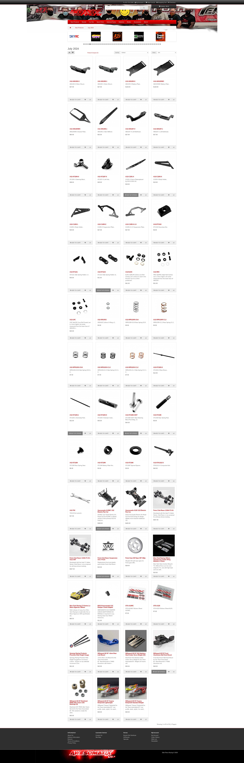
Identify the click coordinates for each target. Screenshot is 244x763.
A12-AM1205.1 (102, 129)
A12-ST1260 (129, 462)
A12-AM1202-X (74, 81)
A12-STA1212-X (158, 462)
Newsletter (154, 741)
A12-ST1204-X (102, 415)
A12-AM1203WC (158, 81)
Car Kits (91, 22)
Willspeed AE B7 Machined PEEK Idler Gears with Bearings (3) (78, 702)
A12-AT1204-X (74, 176)
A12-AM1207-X (130, 129)
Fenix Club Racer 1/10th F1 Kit (163, 510)
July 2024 (91, 27)
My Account (154, 735)
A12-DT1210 (157, 224)
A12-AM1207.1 (158, 129)
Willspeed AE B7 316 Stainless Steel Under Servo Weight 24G (135, 654)
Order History (155, 737)
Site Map (98, 737)
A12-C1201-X (129, 176)
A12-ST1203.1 (74, 415)
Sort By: (117, 52)
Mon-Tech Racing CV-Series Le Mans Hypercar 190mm (80, 606)
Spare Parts (100, 22)
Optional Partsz (111, 22)
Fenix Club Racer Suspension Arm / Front (107, 558)
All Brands (126, 737)
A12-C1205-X (102, 224)
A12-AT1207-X (102, 176)
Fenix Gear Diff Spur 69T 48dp (135, 558)
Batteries (121, 22)
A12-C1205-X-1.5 (130, 224)
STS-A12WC (129, 605)
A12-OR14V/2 (102, 319)
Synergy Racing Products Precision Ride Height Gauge (79, 654)
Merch (146, 22)
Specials (125, 739)
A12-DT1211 (74, 272)
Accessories (137, 22)
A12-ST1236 (157, 415)
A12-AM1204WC (75, 129)
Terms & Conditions (73, 741)
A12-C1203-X (157, 176)
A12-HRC (156, 272)
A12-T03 (72, 510)
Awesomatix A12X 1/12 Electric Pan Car (135, 511)
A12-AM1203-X (130, 81)
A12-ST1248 (102, 462)
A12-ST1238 (74, 462)
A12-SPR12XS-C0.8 (76, 367)
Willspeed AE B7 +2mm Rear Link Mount (107, 654)
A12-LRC (73, 319)
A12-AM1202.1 (102, 81)
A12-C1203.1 (74, 224)
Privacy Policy (72, 743)
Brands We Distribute (129, 735)
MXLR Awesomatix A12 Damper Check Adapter (105, 606)
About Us (70, 735)
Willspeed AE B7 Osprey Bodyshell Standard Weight (134, 701)
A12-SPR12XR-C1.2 (159, 319)
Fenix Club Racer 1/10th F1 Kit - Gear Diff (80, 558)
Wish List (154, 739)
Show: (154, 52)
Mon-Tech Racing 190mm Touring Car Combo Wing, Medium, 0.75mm (162, 559)
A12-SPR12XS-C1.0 (104, 367)
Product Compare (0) (92, 52)
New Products (75, 22)
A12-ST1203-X (158, 367)
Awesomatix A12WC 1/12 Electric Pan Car (106, 511)
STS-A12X (156, 605)
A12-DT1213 (102, 272)
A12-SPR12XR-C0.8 (131, 319)
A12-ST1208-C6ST (131, 415)
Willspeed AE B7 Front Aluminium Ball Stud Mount (162, 654)
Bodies (129, 22)
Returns (70, 739)
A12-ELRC (128, 272)
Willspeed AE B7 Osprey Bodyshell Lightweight (106, 701)
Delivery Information (74, 737)
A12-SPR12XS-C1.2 (131, 367)
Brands (84, 22)
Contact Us (99, 735)
